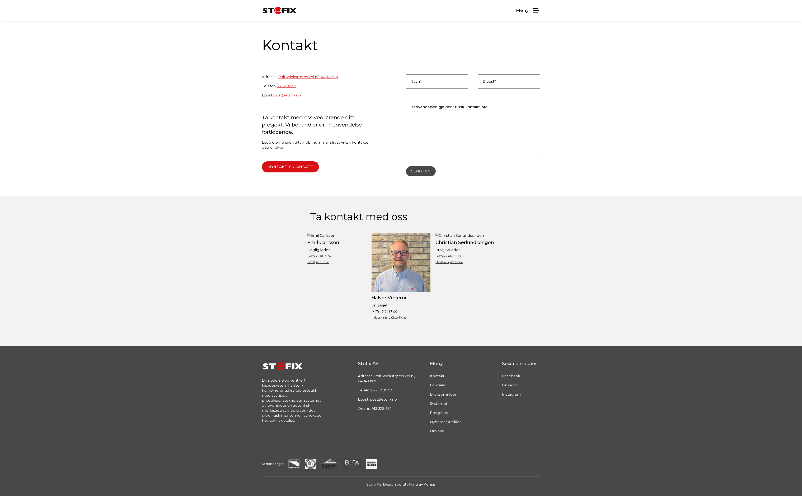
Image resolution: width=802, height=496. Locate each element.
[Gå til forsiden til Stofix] (279, 10)
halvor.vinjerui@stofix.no (389, 317)
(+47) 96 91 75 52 (319, 256)
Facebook (511, 376)
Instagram (511, 394)
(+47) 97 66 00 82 (448, 256)
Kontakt (437, 376)
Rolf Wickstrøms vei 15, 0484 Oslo (308, 77)
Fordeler (438, 385)
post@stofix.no (287, 95)
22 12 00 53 (286, 86)
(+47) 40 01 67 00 (384, 312)
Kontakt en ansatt (290, 167)
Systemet (438, 403)
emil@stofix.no (318, 262)
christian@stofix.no (449, 262)
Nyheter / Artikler (445, 422)
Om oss (437, 431)
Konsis (430, 484)
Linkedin (510, 385)
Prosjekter (439, 413)
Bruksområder (443, 394)
